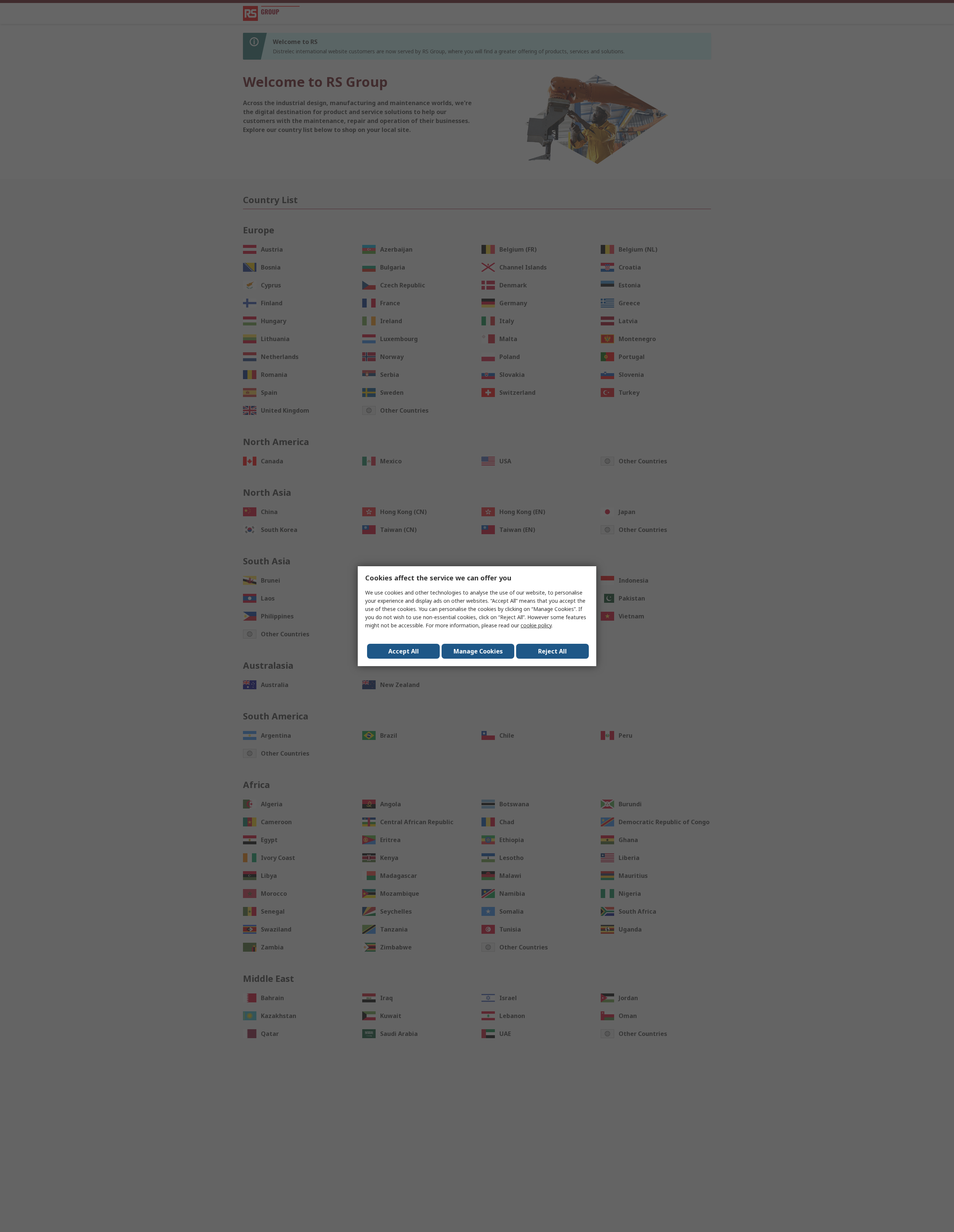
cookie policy (536, 625)
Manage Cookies (478, 651)
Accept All (403, 651)
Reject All (552, 651)
